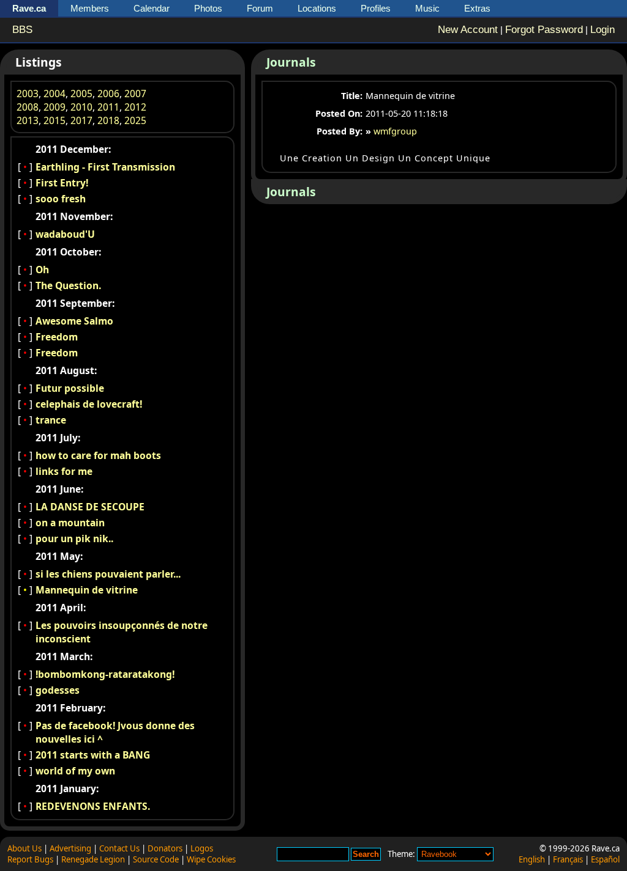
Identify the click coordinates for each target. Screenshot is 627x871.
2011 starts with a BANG (93, 755)
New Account (468, 29)
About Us (24, 848)
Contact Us (119, 848)
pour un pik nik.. (74, 538)
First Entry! (62, 182)
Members (89, 8)
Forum (260, 8)
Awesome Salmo (74, 321)
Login (602, 29)
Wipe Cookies (211, 859)
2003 (28, 93)
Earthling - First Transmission (105, 167)
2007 (135, 93)
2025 (135, 120)
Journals (291, 62)
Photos (208, 8)
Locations (317, 8)
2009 (54, 107)
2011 (108, 107)
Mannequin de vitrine (87, 590)
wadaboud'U (65, 234)
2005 (81, 93)
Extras (477, 8)
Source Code (156, 859)
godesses (58, 690)
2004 (54, 93)
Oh (42, 269)
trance (51, 420)
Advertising (70, 848)
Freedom (57, 337)
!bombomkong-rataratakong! (105, 674)
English (532, 859)
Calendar (151, 8)
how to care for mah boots (98, 455)
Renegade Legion (93, 859)
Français (568, 859)
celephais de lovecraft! (89, 404)
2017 (81, 120)
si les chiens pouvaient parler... (108, 574)
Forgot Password (544, 29)
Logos (201, 848)
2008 (28, 107)
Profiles (376, 8)
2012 (135, 107)
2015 (54, 120)
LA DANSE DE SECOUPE (90, 506)
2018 (108, 120)
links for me (64, 471)
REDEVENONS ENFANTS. (93, 806)
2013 (28, 120)
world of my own (75, 770)
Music (427, 8)
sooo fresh (61, 198)
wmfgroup (395, 131)
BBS (22, 29)
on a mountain (70, 522)
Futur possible (70, 388)
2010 (81, 107)
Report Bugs (30, 859)
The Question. (68, 285)
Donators (165, 848)
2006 (108, 93)
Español (605, 859)
